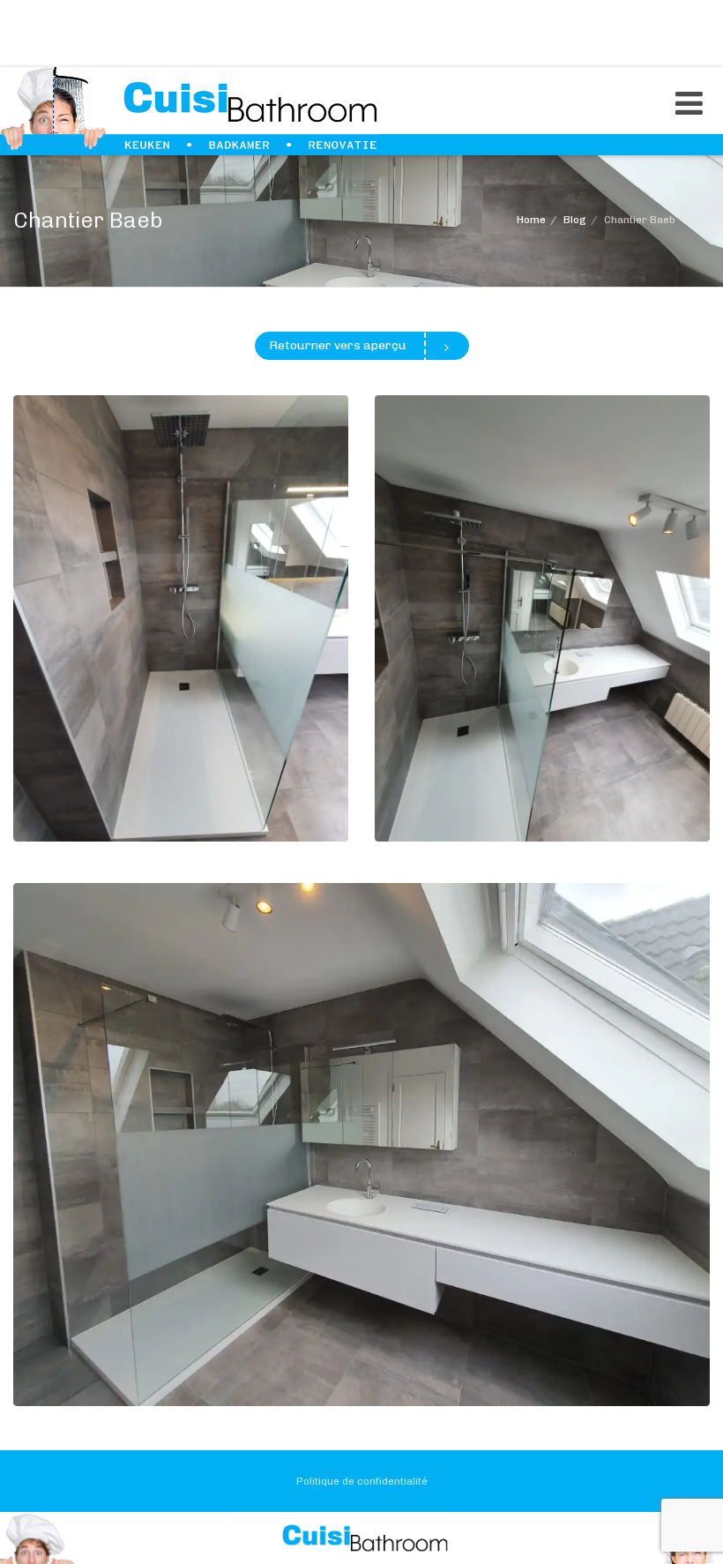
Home (531, 219)
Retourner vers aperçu (337, 345)
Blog (574, 219)
